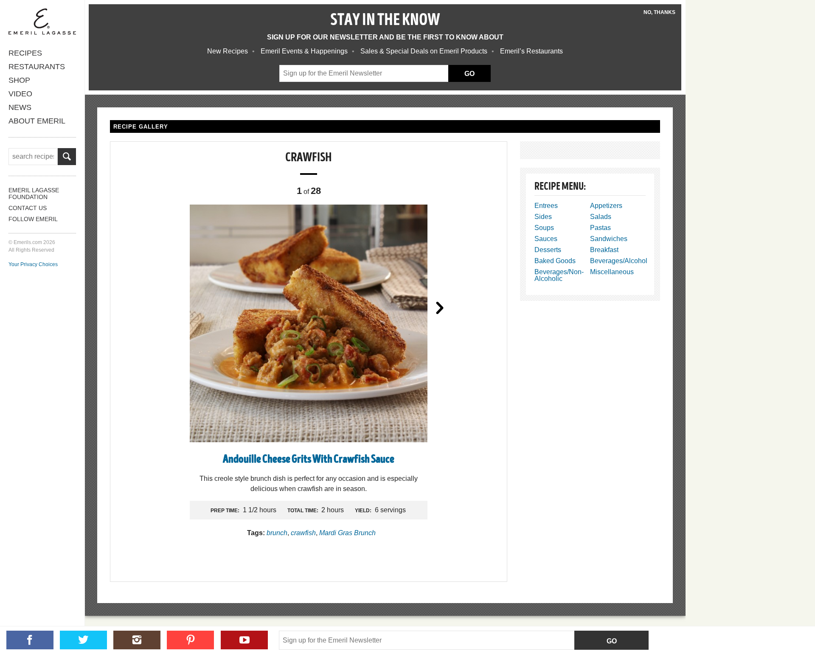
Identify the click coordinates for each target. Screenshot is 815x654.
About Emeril (36, 121)
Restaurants (36, 66)
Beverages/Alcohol (618, 260)
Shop (19, 80)
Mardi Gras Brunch (347, 532)
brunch (277, 532)
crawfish (303, 532)
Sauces (545, 238)
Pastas (600, 227)
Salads (600, 216)
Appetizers (606, 205)
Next (439, 307)
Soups (544, 227)
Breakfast (604, 249)
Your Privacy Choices (33, 264)
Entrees (546, 205)
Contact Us (27, 208)
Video (20, 94)
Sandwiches (608, 238)
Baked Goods (555, 260)
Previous (177, 307)
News (19, 107)
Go (612, 641)
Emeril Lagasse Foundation (33, 193)
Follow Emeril (33, 219)
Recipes (25, 53)
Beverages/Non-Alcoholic (559, 275)
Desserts (547, 249)
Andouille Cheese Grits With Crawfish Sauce (308, 460)
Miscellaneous (612, 271)
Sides (543, 216)
